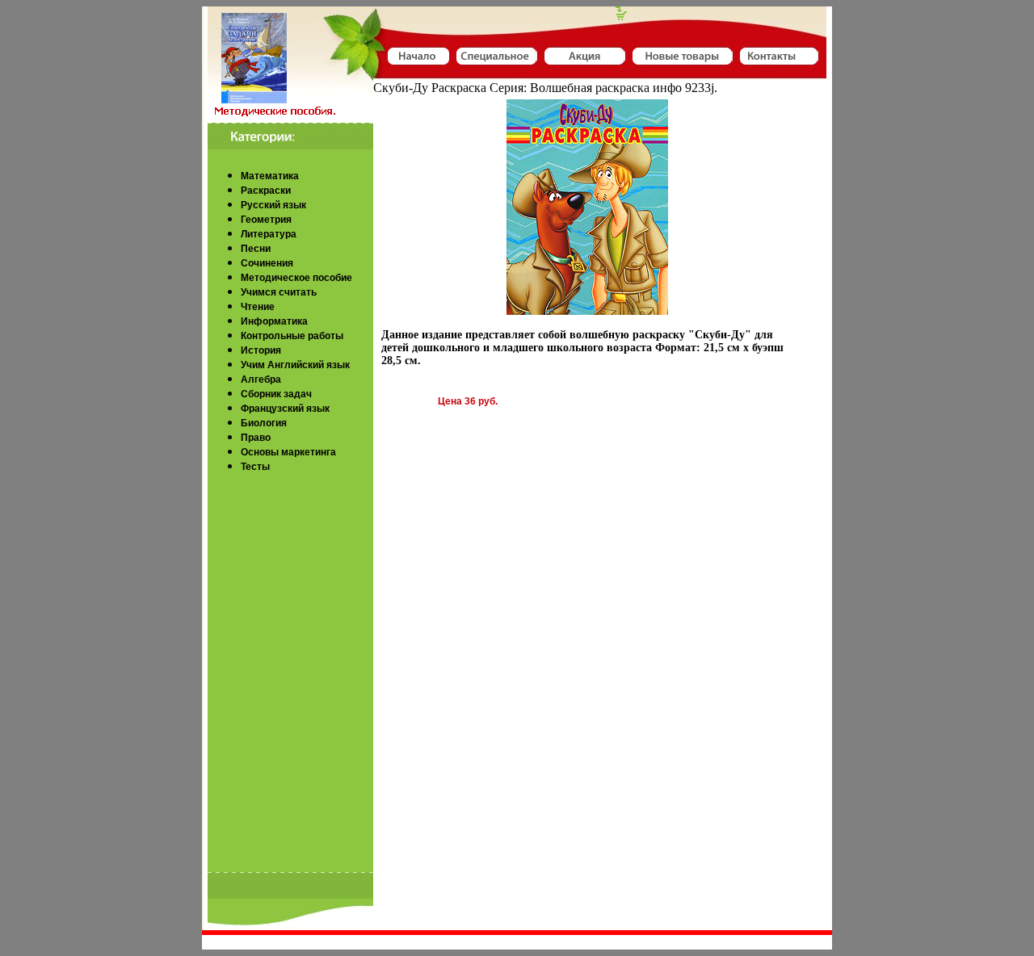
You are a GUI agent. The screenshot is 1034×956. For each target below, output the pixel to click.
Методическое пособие (296, 277)
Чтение (258, 306)
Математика (270, 176)
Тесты (255, 466)
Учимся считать (279, 292)
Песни (256, 248)
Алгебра (261, 379)
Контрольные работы (292, 336)
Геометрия (266, 219)
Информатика (274, 321)
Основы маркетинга (288, 452)
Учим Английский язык (295, 365)
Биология (264, 423)
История (261, 350)
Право (256, 437)
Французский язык (285, 408)
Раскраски (266, 190)
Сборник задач (276, 394)
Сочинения (267, 263)
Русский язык (273, 205)
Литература (268, 234)
